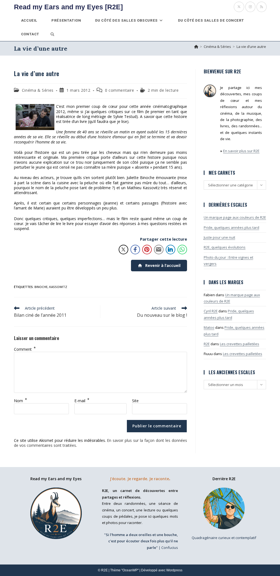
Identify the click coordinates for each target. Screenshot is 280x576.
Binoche (41, 287)
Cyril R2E (211, 311)
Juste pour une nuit (219, 237)
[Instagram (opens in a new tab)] (250, 7)
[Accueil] (196, 46)
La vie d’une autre (251, 46)
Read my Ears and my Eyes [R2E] (68, 7)
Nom (20, 400)
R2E (207, 343)
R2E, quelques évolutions (225, 247)
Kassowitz (58, 287)
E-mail (81, 400)
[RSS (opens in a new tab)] (261, 7)
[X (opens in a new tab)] (239, 7)
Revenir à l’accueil (162, 265)
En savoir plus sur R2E (241, 150)
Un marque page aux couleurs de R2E (235, 217)
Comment (25, 349)
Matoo (209, 327)
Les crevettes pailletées (239, 343)
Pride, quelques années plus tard (231, 227)
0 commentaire (119, 90)
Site (135, 400)
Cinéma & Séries (38, 90)
